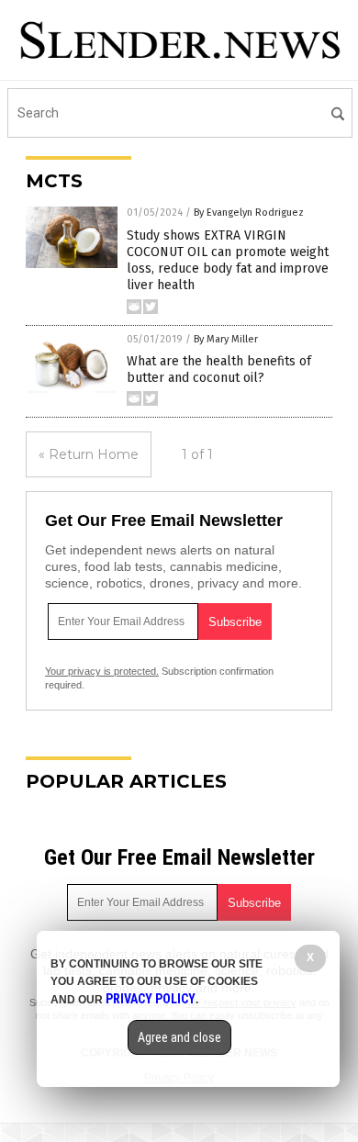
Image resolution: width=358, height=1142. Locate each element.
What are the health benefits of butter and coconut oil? (219, 369)
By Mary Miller (226, 339)
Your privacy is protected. (102, 671)
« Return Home (89, 454)
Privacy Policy (151, 998)
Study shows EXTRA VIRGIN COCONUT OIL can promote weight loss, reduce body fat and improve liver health (228, 261)
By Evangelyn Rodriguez (249, 212)
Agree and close (179, 1037)
